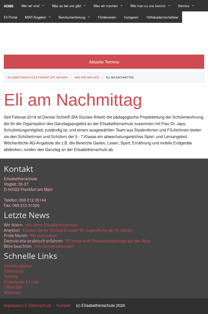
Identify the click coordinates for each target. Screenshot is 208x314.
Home (9, 6)
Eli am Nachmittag (120, 77)
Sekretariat (13, 271)
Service (183, 5)
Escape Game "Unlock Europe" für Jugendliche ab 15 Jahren (77, 230)
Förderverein (107, 17)
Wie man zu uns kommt (147, 5)
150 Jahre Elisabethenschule (51, 225)
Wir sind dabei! (43, 235)
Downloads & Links (21, 282)
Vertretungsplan (18, 266)
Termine (11, 276)
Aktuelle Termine (104, 62)
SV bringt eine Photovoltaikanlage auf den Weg (107, 241)
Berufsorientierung (72, 17)
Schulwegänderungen (54, 246)
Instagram (131, 17)
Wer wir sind (30, 5)
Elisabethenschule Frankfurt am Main (38, 77)
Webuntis (12, 292)
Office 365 (13, 287)
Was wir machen (106, 5)
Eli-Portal (10, 17)
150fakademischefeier (162, 17)
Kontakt (63, 305)
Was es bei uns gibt (66, 5)
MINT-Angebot (35, 17)
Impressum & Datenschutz (27, 305)
